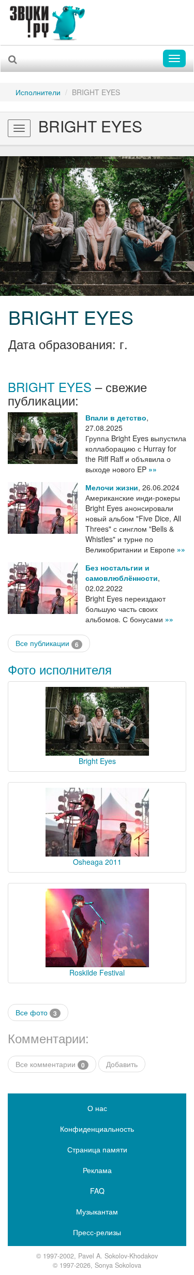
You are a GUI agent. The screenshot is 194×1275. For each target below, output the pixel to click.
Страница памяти (97, 1149)
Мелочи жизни (111, 487)
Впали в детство (115, 417)
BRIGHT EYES (70, 317)
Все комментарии (50, 1064)
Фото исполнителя (60, 669)
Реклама (97, 1170)
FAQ (97, 1191)
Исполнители (38, 92)
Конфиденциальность (97, 1128)
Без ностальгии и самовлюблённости (121, 572)
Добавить (122, 1064)
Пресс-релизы (97, 1232)
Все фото (36, 1012)
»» (152, 469)
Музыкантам (97, 1211)
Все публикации (47, 643)
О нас (97, 1108)
